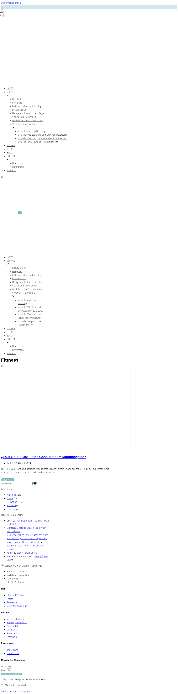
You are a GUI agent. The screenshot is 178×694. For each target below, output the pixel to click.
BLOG (10, 152)
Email (4, 670)
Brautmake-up (19, 109)
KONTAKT (11, 170)
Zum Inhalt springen (11, 2)
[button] (35, 483)
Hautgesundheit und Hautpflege (28, 113)
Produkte (11, 505)
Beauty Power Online (27, 552)
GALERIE (11, 145)
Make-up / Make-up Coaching (26, 106)
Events (10, 498)
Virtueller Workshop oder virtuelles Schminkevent (42, 138)
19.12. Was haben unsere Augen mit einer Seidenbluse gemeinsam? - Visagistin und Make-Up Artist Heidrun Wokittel (27, 538)
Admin (10, 552)
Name (4, 666)
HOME (10, 88)
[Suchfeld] (35, 483)
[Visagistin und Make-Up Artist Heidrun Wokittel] (9, 81)
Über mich (17, 163)
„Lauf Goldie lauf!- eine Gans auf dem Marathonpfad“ (43, 457)
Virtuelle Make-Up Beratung (31, 131)
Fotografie (17, 102)
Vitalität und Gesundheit (24, 116)
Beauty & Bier (19, 99)
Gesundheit (12, 501)
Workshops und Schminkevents (27, 120)
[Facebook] (2, 8)
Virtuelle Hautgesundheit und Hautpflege (38, 141)
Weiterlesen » (7, 479)
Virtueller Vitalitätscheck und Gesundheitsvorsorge (42, 134)
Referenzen (18, 166)
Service (10, 509)
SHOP (10, 148)
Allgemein (12, 494)
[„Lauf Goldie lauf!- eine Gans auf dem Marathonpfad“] (65, 450)
